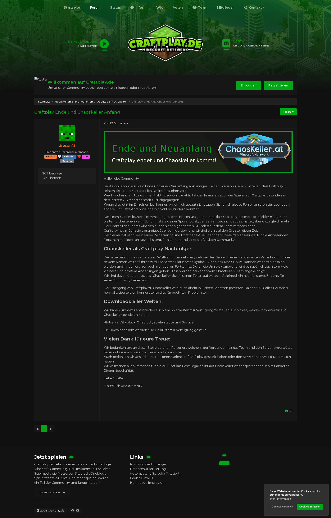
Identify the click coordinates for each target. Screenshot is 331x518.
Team (202, 7)
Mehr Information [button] (280, 498)
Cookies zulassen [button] (309, 506)
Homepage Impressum (148, 483)
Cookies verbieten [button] (282, 506)
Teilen (287, 111)
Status (115, 7)
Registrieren (278, 85)
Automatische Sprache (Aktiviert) (155, 473)
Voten (178, 7)
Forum (95, 7)
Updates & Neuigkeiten (112, 101)
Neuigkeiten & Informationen (74, 101)
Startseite (72, 7)
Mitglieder (225, 7)
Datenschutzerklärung (148, 469)
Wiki (159, 7)
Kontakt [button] (254, 7)
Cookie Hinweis (141, 478)
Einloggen (248, 85)
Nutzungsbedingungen (148, 464)
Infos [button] (139, 7)
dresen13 (67, 145)
